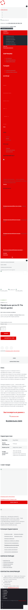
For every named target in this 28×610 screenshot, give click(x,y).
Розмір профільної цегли (6, 322)
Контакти (5, 598)
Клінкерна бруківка (18, 534)
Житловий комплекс (11, 60)
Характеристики (14, 361)
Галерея (5, 593)
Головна (5, 590)
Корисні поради (16, 220)
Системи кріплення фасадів (11, 547)
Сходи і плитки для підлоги (10, 549)
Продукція (5, 592)
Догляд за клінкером (8, 250)
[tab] (14, 358)
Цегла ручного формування (11, 551)
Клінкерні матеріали (8, 206)
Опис (14, 358)
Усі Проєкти (9, 58)
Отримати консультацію (7, 28)
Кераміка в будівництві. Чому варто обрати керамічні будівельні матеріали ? (14, 170)
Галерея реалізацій (10, 70)
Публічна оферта (22, 600)
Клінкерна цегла (18, 536)
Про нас (5, 595)
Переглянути (14, 502)
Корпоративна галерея (11, 72)
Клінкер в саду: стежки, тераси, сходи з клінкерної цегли (14, 242)
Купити (6, 333)
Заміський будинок (10, 61)
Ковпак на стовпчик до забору (11, 540)
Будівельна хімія (14, 421)
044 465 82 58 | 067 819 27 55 (15, 23)
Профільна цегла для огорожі (6, 267)
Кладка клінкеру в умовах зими (11, 214)
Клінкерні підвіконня (9, 538)
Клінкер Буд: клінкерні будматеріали (7, 262)
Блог (4, 596)
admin (7, 207)
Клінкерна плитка (8, 536)
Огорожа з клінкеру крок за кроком (14, 227)
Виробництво (6, 560)
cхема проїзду (4, 9)
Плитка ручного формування (11, 543)
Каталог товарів (3, 264)
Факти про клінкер (17, 206)
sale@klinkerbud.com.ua (13, 587)
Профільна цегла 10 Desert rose (8, 499)
